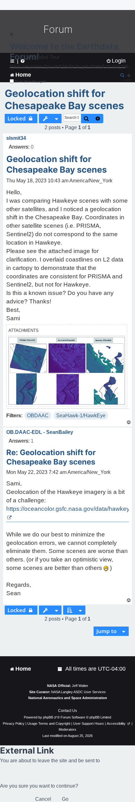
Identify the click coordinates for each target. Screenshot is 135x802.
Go (65, 799)
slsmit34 (16, 138)
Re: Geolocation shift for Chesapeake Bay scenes (51, 457)
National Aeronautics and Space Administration (67, 698)
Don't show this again (30, 81)
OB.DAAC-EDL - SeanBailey (39, 432)
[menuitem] (60, 669)
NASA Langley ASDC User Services (78, 692)
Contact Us (67, 710)
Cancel (43, 799)
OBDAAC (38, 415)
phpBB (48, 717)
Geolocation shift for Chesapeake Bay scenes (64, 99)
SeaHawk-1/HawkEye (80, 415)
